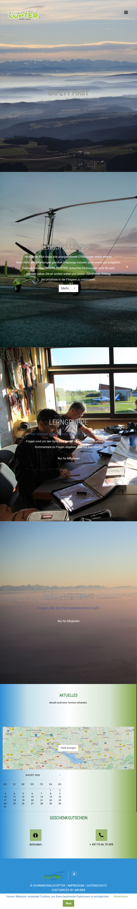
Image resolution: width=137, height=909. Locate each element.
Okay (68, 903)
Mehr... (66, 288)
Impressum (76, 885)
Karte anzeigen (68, 747)
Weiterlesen (121, 896)
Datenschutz (97, 885)
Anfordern (35, 844)
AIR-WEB (79, 890)
